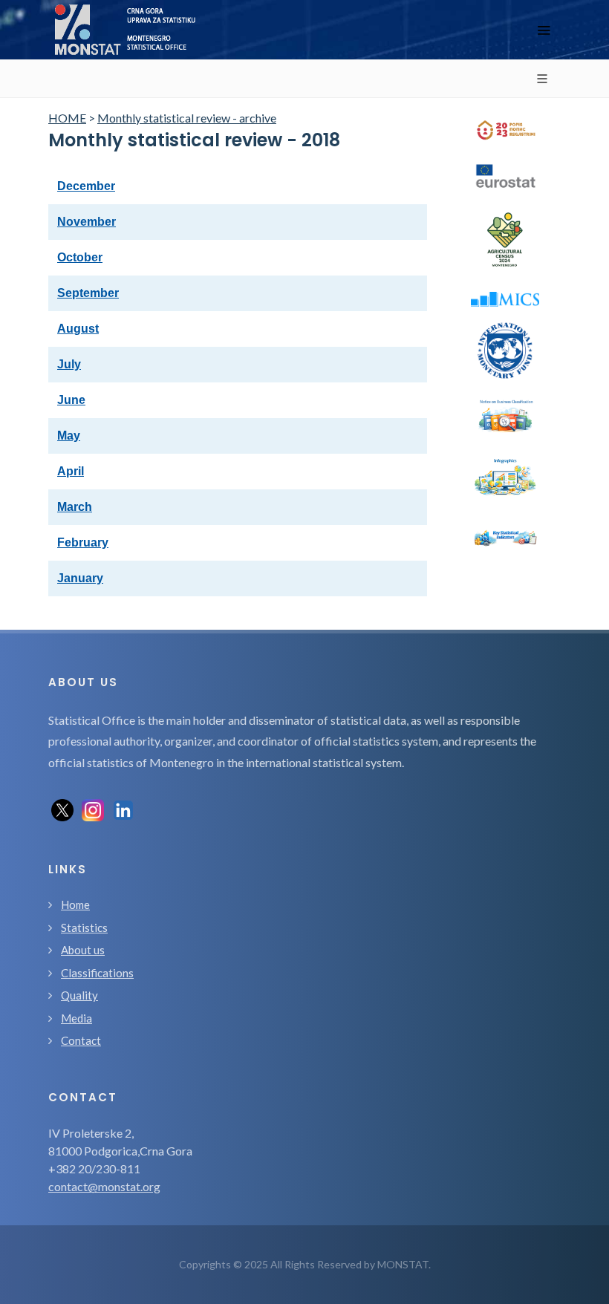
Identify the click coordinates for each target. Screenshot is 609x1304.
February (82, 542)
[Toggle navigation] (544, 30)
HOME (67, 118)
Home (75, 904)
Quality (79, 995)
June (71, 400)
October (79, 257)
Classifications (97, 972)
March (74, 507)
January (80, 578)
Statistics (84, 927)
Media (76, 1018)
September (88, 293)
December (86, 186)
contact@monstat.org (104, 1186)
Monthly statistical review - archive (186, 118)
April (70, 471)
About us (83, 949)
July (69, 364)
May (68, 435)
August (78, 328)
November (86, 221)
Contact (81, 1040)
